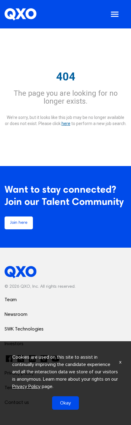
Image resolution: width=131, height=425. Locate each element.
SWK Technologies (24, 329)
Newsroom (16, 314)
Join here (18, 223)
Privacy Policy (26, 386)
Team (11, 300)
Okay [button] (65, 403)
